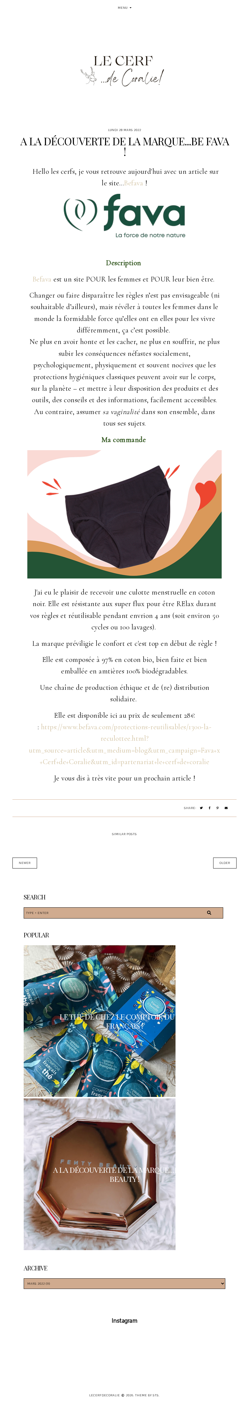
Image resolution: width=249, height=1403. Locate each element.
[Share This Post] (210, 808)
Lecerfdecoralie (104, 1395)
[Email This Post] (226, 808)
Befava (133, 183)
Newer (25, 863)
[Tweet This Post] (201, 808)
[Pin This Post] (218, 808)
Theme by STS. (147, 1395)
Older (225, 863)
